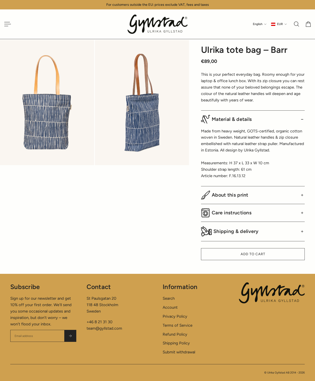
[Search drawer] (296, 24)
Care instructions (232, 213)
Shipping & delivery (236, 231)
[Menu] (6, 24)
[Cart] (308, 24)
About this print (230, 195)
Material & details (232, 119)
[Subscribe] (70, 336)
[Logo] (158, 24)
